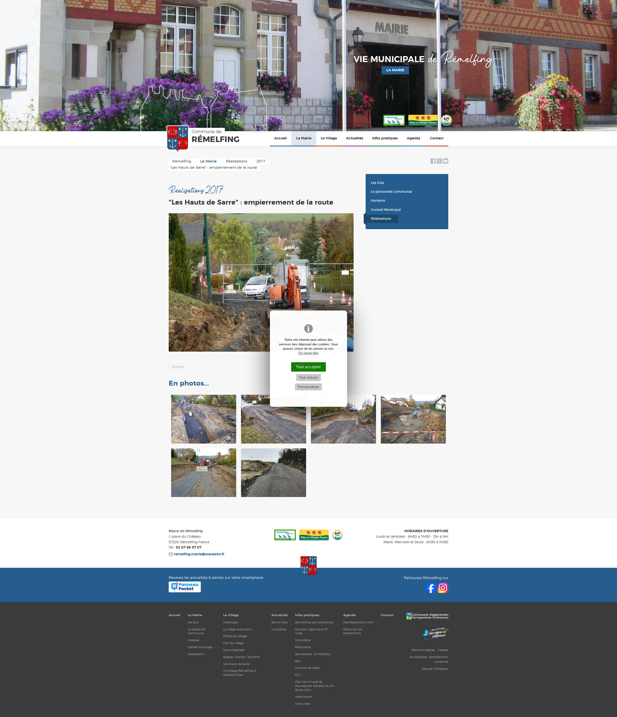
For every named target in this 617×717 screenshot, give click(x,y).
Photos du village (235, 636)
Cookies (443, 650)
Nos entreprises (233, 650)
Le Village (329, 138)
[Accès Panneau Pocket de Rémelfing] (185, 591)
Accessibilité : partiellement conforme (429, 659)
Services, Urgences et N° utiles (311, 631)
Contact (436, 138)
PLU (298, 675)
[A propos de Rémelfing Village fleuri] (423, 126)
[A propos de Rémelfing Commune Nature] (394, 126)
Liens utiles (302, 703)
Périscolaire (303, 647)
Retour (178, 367)
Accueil (280, 138)
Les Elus (377, 183)
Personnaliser (308, 387)
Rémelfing (181, 161)
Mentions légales (423, 650)
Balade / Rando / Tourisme (241, 657)
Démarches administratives (314, 622)
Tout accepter (308, 367)
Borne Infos (279, 622)
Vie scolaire (302, 640)
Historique (230, 622)
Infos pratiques (385, 138)
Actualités (354, 138)
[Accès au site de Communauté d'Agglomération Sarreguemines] (427, 617)
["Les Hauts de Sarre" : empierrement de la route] (261, 282)
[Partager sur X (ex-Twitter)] (440, 162)
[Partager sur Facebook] (433, 162)
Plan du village (233, 643)
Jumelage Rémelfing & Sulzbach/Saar (239, 673)
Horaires (378, 200)
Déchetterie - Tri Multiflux (312, 654)
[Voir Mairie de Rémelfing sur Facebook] (431, 591)
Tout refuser (308, 377)
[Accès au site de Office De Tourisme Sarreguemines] (435, 634)
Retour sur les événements (352, 631)
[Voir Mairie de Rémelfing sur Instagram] (442, 591)
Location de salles (307, 668)
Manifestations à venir (358, 622)
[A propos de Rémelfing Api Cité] (446, 126)
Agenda (413, 138)
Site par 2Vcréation (435, 669)
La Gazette (278, 629)
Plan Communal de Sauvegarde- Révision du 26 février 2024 (314, 686)
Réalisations (381, 218)
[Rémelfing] (203, 139)
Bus (297, 661)
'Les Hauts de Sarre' (236, 664)
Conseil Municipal (386, 210)
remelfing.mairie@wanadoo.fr (198, 554)
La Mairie (303, 138)
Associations (303, 696)
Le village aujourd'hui (238, 629)
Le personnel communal (391, 192)
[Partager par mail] (445, 162)
